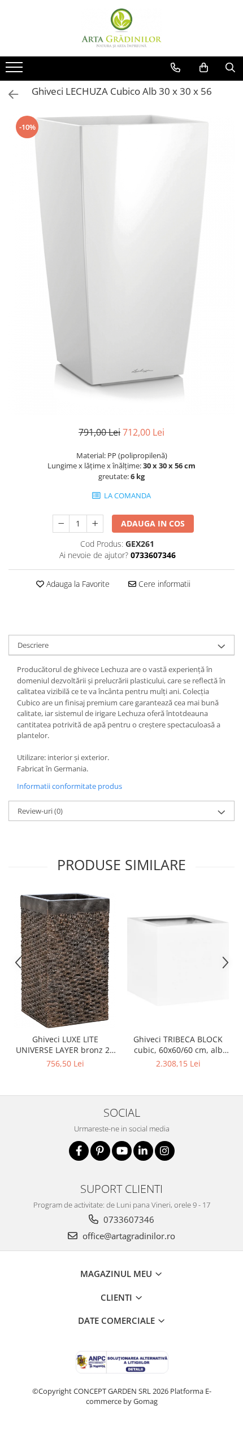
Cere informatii (163, 583)
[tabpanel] (121, 264)
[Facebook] (79, 1151)
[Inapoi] (8, 94)
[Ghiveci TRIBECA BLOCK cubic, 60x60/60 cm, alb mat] (178, 960)
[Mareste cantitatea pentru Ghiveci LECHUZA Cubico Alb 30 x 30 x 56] (94, 524)
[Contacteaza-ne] (175, 67)
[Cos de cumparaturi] (204, 67)
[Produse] (15, 70)
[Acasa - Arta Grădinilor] (121, 28)
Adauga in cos (153, 523)
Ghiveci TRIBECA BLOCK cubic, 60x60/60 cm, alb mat (178, 1044)
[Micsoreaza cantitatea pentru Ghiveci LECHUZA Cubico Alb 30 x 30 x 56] (61, 524)
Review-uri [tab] (40, 811)
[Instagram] (165, 1151)
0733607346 (127, 1219)
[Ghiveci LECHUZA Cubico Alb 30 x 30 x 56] (121, 264)
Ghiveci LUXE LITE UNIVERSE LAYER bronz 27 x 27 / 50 (65, 1044)
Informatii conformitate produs (69, 786)
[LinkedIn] (143, 1151)
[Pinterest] (100, 1151)
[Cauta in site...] (230, 67)
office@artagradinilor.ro (127, 1235)
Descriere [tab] (33, 645)
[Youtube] (122, 1151)
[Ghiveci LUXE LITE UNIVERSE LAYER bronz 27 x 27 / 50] (65, 960)
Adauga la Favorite (77, 583)
